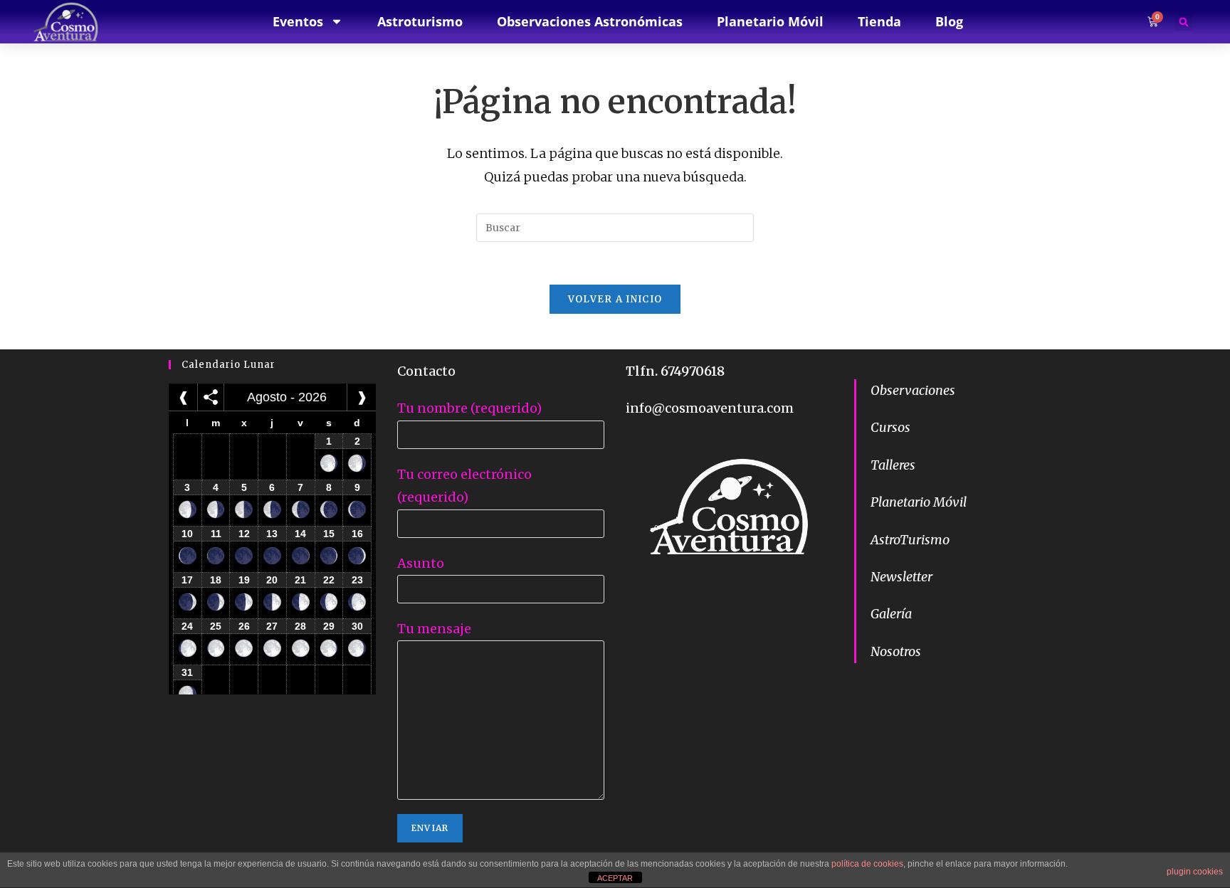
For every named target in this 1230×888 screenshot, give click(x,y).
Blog (949, 21)
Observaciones (913, 390)
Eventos (298, 21)
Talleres (893, 465)
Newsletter (901, 577)
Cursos (890, 427)
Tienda (879, 21)
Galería (891, 614)
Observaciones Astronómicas (590, 21)
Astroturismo (420, 21)
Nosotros (896, 651)
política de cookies (867, 864)
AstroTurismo (910, 540)
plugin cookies (1195, 872)
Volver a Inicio (615, 299)
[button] (1183, 22)
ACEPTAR (615, 878)
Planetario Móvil (919, 502)
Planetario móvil (770, 21)
